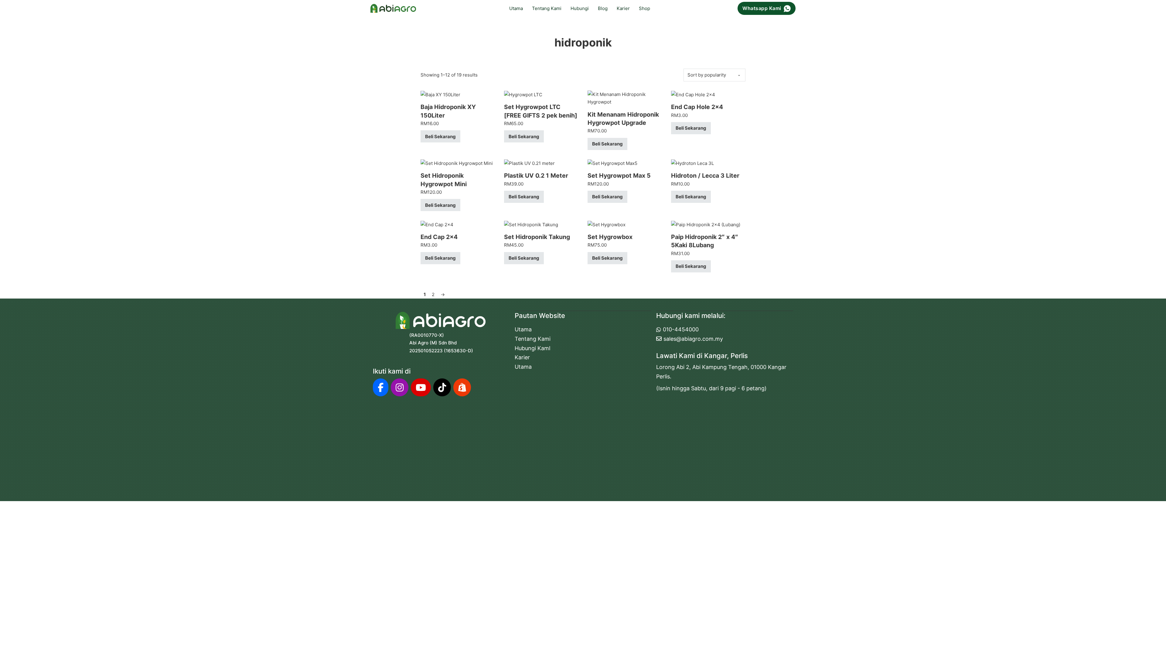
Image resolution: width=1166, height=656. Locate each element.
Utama (516, 8)
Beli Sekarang (440, 136)
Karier (623, 8)
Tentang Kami (546, 8)
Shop (644, 8)
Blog (603, 8)
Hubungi (580, 8)
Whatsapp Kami (761, 8)
